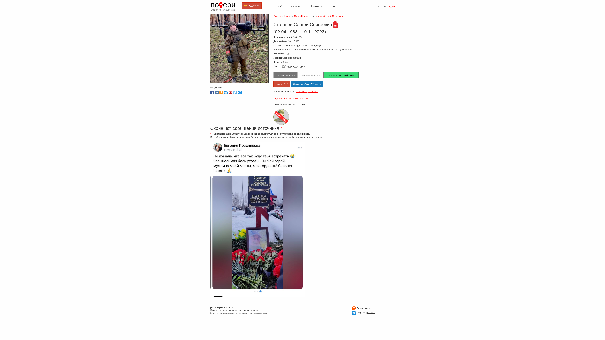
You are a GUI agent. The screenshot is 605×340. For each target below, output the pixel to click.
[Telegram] (226, 92)
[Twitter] (235, 92)
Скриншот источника (311, 75)
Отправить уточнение (307, 91)
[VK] (217, 92)
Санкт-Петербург (291, 45)
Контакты (336, 6)
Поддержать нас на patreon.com (341, 75)
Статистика (295, 6)
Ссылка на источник (285, 75)
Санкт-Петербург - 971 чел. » (307, 84)
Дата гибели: (280, 41)
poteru (367, 308)
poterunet (370, 312)
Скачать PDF (282, 84)
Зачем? (279, 6)
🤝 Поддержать (251, 5)
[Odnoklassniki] (221, 92)
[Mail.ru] (240, 92)
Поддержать (316, 6)
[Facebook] (212, 92)
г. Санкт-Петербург (311, 45)
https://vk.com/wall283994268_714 (290, 98)
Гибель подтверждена (293, 66)
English (391, 6)
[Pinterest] (230, 92)
